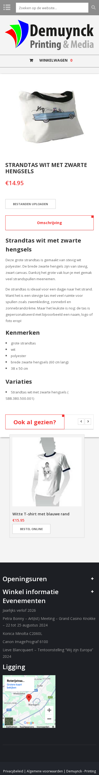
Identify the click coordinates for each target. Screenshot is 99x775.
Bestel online (31, 529)
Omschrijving (49, 222)
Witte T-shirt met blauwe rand (40, 514)
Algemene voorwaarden (45, 771)
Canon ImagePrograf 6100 (25, 641)
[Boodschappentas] (49, 116)
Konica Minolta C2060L (22, 633)
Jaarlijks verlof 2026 (19, 610)
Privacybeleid (13, 771)
